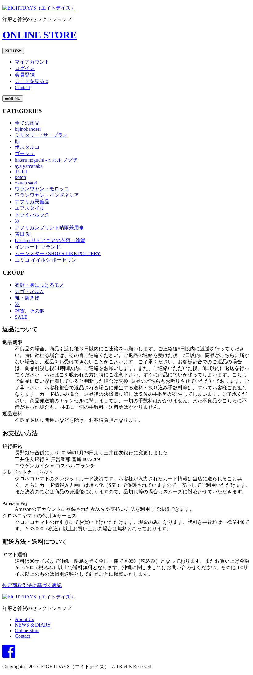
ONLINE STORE (39, 34)
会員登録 (25, 74)
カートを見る (31, 81)
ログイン (25, 68)
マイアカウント (32, 61)
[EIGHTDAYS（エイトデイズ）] (39, 7)
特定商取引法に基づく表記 (32, 585)
